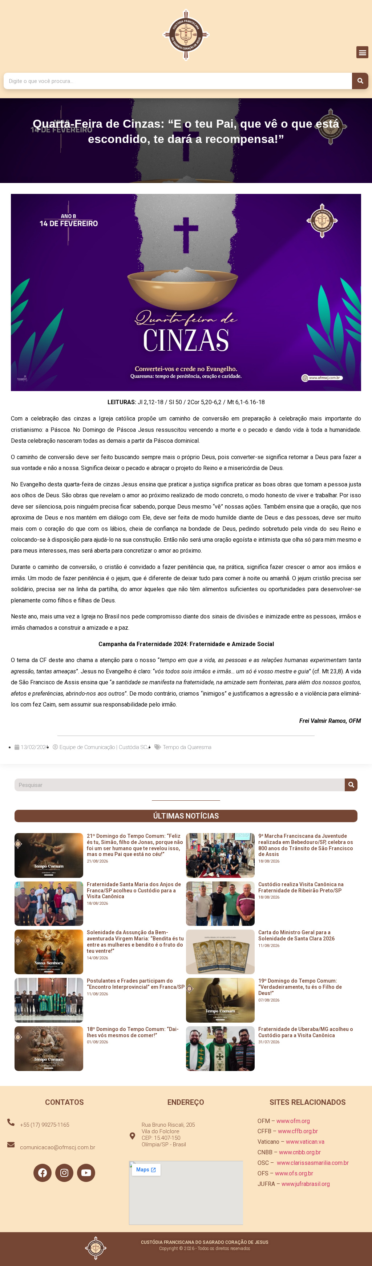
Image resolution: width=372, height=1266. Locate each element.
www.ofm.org (293, 1121)
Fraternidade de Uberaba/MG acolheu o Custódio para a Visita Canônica (305, 1032)
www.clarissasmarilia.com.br (313, 1162)
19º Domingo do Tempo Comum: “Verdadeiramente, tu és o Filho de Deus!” (300, 987)
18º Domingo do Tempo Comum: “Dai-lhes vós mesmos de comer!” (133, 1032)
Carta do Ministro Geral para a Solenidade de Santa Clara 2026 (296, 935)
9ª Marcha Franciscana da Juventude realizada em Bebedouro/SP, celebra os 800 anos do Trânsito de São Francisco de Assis (305, 845)
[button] (362, 52)
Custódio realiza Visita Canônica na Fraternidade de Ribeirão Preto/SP (301, 887)
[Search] (360, 81)
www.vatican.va (305, 1141)
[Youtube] (86, 1173)
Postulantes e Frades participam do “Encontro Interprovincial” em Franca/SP (136, 984)
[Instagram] (64, 1173)
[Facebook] (42, 1173)
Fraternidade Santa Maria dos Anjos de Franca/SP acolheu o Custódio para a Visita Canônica (134, 890)
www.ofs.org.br (294, 1173)
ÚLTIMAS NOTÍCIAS (186, 816)
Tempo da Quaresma (187, 747)
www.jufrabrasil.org (306, 1184)
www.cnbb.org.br (300, 1152)
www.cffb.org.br (298, 1131)
